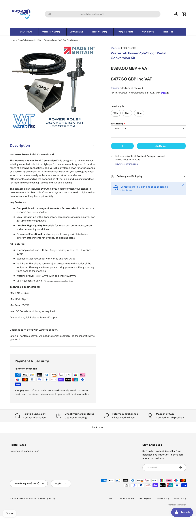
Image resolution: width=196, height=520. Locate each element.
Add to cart (161, 146)
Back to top (98, 427)
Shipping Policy (146, 498)
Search (112, 498)
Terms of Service (127, 498)
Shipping (115, 88)
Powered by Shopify (46, 498)
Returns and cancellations (24, 451)
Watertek (115, 48)
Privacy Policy (180, 498)
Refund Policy (163, 498)
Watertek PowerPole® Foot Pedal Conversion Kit (62, 40)
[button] (184, 14)
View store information (126, 163)
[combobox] (103, 14)
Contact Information (177, 505)
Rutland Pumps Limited (27, 498)
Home (12, 40)
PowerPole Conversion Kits (29, 40)
